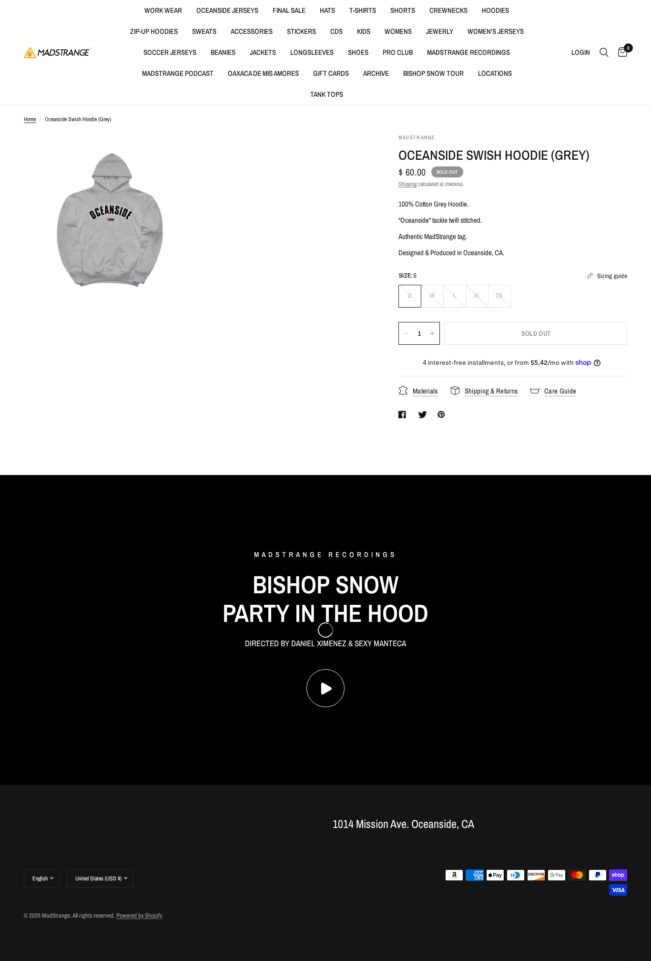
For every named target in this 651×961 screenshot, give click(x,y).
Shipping (407, 184)
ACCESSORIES (252, 31)
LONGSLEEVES (312, 52)
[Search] (604, 52)
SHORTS (402, 10)
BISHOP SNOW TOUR (433, 73)
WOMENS (398, 31)
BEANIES (223, 52)
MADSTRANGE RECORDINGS (468, 52)
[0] (620, 52)
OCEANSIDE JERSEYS (227, 10)
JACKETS (263, 52)
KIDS (363, 31)
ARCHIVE (376, 73)
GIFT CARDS (331, 73)
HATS (327, 10)
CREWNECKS (448, 10)
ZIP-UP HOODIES (154, 31)
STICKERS (301, 31)
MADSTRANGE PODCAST (178, 73)
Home (30, 119)
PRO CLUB (398, 52)
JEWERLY (439, 31)
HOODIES (495, 10)
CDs (336, 31)
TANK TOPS (326, 94)
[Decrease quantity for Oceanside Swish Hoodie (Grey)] (406, 333)
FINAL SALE (289, 10)
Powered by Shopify (139, 915)
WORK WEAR (163, 10)
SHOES (358, 52)
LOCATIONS (495, 73)
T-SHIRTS (362, 10)
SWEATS (204, 31)
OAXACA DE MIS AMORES (263, 73)
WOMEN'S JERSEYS (496, 31)
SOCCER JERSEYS (169, 52)
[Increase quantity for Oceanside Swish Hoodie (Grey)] (432, 333)
